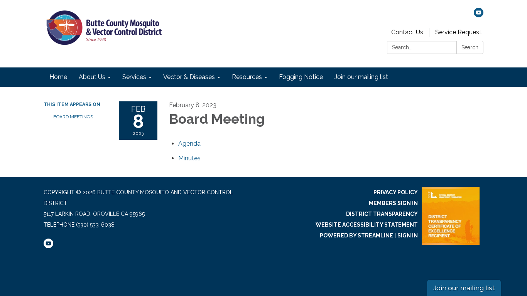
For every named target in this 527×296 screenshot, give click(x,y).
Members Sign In (393, 203)
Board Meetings (73, 116)
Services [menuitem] (134, 77)
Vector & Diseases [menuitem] (189, 77)
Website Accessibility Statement (367, 225)
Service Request (458, 32)
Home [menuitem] (58, 77)
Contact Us (407, 32)
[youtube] (478, 15)
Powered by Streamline (356, 235)
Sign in (407, 235)
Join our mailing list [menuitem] (361, 77)
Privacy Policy (395, 192)
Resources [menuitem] (247, 77)
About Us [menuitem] (92, 77)
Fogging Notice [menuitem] (301, 77)
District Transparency (382, 214)
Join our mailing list (464, 288)
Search (469, 47)
